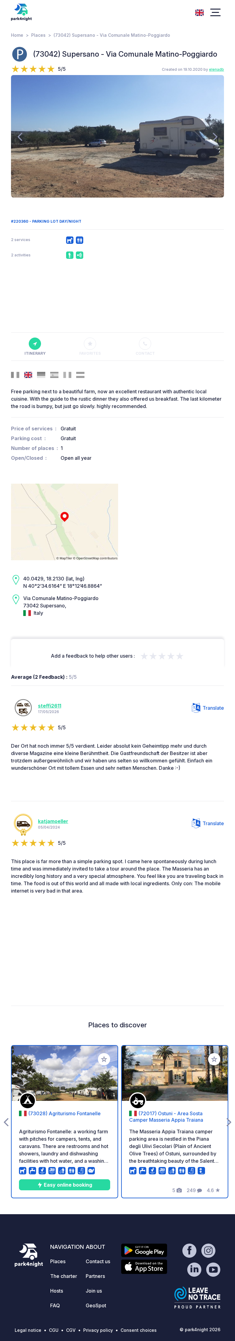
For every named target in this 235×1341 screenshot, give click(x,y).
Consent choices (139, 1330)
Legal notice (28, 1330)
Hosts (56, 1291)
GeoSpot (96, 1305)
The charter (63, 1276)
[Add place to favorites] (104, 1059)
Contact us (98, 1261)
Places (38, 35)
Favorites (90, 353)
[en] (199, 12)
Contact (145, 353)
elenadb (216, 69)
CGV (71, 1330)
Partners (95, 1276)
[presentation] (19, 136)
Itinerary (35, 353)
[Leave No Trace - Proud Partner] (197, 1297)
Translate (213, 708)
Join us (94, 1291)
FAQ (55, 1305)
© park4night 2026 (200, 1329)
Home (17, 35)
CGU (53, 1330)
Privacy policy (98, 1330)
